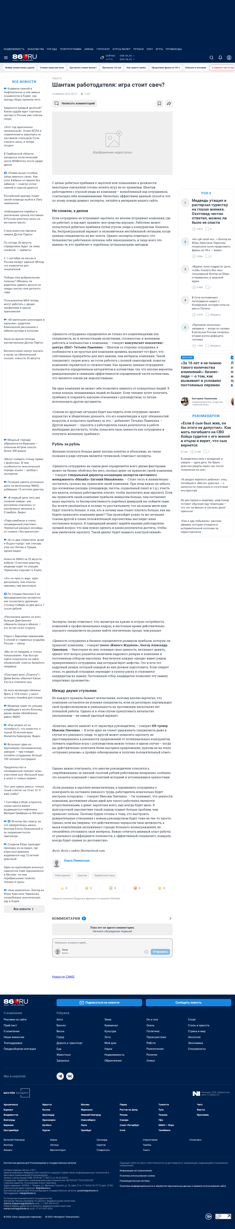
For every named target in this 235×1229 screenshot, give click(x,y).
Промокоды (174, 49)
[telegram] (60, 1076)
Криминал (111, 1025)
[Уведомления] (220, 57)
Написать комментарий (78, 103)
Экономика (195, 1043)
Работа (151, 1043)
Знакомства (36, 49)
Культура (110, 1031)
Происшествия (156, 1037)
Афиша (89, 49)
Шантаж (82, 875)
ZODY (150, 49)
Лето (107, 1037)
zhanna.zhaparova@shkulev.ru (19, 1203)
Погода (52, 49)
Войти (65, 953)
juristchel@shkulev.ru (87, 1190)
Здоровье (63, 1060)
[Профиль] (229, 57)
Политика (153, 1031)
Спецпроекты (197, 1049)
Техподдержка (13, 1043)
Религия (152, 1054)
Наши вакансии (14, 1037)
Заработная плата (104, 875)
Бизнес (61, 1025)
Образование (113, 1060)
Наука (108, 1049)
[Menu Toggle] (5, 57)
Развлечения (155, 1049)
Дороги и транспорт (69, 1043)
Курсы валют (122, 49)
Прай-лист (10, 1025)
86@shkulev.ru (43, 1188)
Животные (64, 1054)
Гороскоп (103, 49)
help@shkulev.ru (28, 1193)
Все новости (24, 81)
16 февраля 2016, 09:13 (64, 94)
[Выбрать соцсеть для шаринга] (169, 103)
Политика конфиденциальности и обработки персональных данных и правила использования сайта (173, 1186)
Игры (159, 49)
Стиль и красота (198, 1025)
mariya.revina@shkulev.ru (16, 1208)
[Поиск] (211, 57)
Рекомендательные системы (135, 1181)
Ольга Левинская (77, 860)
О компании (11, 1031)
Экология (194, 1037)
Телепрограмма (71, 49)
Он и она (152, 1019)
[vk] (69, 1076)
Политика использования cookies (137, 1176)
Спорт (192, 1019)
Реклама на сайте (15, 1019)
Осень (150, 1025)
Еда (59, 1049)
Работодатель (62, 875)
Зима (107, 1019)
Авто (60, 1019)
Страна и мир (196, 1031)
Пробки (138, 49)
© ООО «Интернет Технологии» (62, 1216)
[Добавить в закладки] (159, 103)
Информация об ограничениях (136, 1170)
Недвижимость (14, 49)
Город (60, 1037)
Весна (60, 1031)
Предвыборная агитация (20, 1049)
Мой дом (110, 1043)
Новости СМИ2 (63, 976)
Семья (151, 1060)
